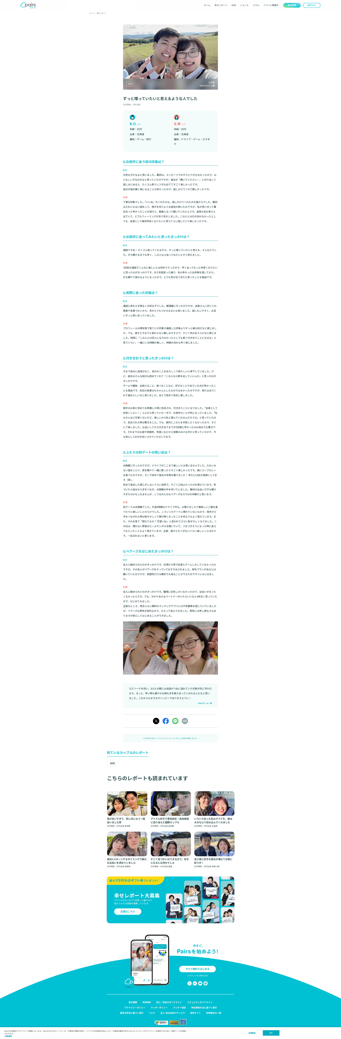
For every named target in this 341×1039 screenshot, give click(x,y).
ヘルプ (152, 1013)
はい (271, 1033)
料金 (234, 5)
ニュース (244, 5)
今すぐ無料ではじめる (198, 969)
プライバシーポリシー (134, 1007)
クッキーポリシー (159, 1007)
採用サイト (195, 1013)
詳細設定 (252, 1033)
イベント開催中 (270, 5)
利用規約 (146, 1002)
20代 (130, 84)
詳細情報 (8, 1036)
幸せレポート (221, 5)
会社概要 (133, 1002)
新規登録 (292, 5)
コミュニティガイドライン (200, 1002)
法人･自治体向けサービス (172, 1013)
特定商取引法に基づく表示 (204, 1007)
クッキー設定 (179, 1007)
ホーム (207, 5)
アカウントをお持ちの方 (197, 976)
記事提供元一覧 (213, 1013)
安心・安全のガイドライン (169, 1002)
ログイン (311, 5)
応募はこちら (128, 911)
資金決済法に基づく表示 (131, 1013)
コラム (256, 5)
